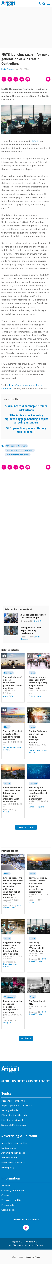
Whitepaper (9, 997)
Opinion (33, 783)
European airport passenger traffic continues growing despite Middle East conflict (38, 682)
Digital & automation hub (14, 1115)
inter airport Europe (12, 906)
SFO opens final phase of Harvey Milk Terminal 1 (26, 430)
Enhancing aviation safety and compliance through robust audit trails (12, 1006)
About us (5, 1185)
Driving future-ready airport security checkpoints (31, 630)
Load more (26, 1038)
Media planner (8, 1148)
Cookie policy (8, 1209)
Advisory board (9, 1157)
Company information (12, 1190)
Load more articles (26, 827)
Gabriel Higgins (35, 696)
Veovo (6, 812)
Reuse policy (7, 1167)
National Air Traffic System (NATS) (20, 450)
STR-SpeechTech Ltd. (38, 960)
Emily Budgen (7, 69)
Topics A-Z (17, 1242)
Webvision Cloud (33, 1257)
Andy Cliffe (8, 696)
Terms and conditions (12, 1200)
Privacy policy (8, 1204)
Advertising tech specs (13, 1152)
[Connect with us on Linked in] (26, 1228)
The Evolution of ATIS (37, 1002)
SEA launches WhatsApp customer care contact (26, 408)
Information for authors (13, 1162)
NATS (35, 140)
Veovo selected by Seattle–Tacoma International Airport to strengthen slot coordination (12, 794)
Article (7, 783)
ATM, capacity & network (16, 445)
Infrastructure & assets (12, 1120)
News (32, 673)
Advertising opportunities (14, 1143)
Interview (8, 673)
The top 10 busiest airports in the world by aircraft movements (12, 735)
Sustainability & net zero (13, 1124)
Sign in (14, 73)
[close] (28, 77)
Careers (5, 1195)
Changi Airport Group (10, 965)
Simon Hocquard (36, 807)
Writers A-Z (31, 1242)
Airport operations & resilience (16, 1105)
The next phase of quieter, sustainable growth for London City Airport (12, 682)
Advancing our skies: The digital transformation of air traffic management (38, 793)
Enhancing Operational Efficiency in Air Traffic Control (36, 947)
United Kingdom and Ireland (17, 454)
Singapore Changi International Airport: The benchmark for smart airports (12, 948)
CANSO (37, 621)
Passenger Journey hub (13, 1100)
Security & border (10, 1110)
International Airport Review (12, 748)
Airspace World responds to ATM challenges (33, 616)
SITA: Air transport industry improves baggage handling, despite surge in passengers (26, 419)
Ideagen (7, 1022)
